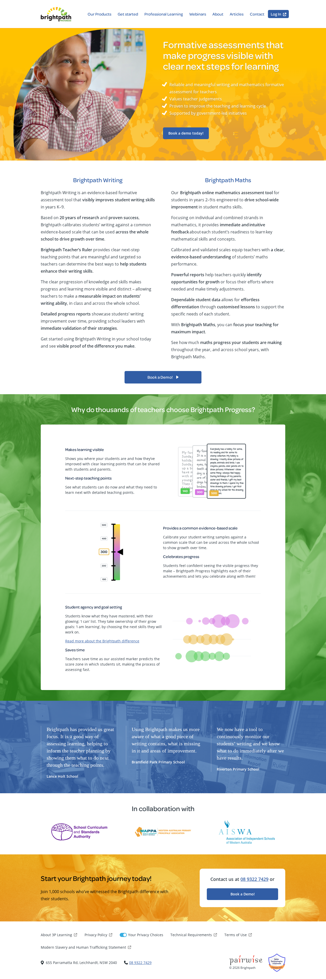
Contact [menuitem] (257, 14)
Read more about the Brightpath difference (102, 641)
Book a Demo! (242, 894)
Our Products (99, 14)
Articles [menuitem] (236, 14)
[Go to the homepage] (56, 14)
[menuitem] (278, 14)
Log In (276, 14)
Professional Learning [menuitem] (163, 14)
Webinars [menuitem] (197, 14)
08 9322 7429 (254, 879)
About (217, 14)
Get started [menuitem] (128, 14)
